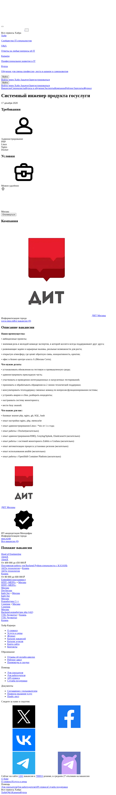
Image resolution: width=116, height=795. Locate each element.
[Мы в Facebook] (69, 727)
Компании (60, 88)
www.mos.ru (7, 321)
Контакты (12, 646)
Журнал (88, 88)
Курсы (23, 792)
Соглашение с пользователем (22, 691)
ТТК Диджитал (9, 615)
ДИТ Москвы (99, 315)
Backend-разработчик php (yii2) (17, 612)
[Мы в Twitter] (24, 727)
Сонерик (5, 604)
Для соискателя (15, 672)
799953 (39, 776)
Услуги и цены (15, 633)
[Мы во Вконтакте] (24, 750)
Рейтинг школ (14, 659)
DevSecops (6, 590)
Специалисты (18, 88)
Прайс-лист (13, 696)
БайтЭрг (5, 593)
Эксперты (49, 88)
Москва (22, 582)
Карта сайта (13, 644)
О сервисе (12, 630)
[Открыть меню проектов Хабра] (2, 26)
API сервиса (13, 678)
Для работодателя (16, 675)
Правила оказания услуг (19, 693)
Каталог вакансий (16, 638)
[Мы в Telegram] (24, 773)
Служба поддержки (17, 680)
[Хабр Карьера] (13, 30)
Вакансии (6, 88)
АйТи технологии (10, 568)
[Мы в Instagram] (69, 750)
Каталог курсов (15, 641)
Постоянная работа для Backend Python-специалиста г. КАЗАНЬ (34, 565)
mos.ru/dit (6, 538)
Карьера (16, 792)
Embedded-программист (13, 579)
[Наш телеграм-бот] (69, 773)
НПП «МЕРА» (8, 582)
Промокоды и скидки (18, 662)
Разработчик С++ (10, 601)
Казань (25, 568)
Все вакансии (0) (22, 321)
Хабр (3, 792)
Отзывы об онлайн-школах (21, 657)
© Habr (4, 779)
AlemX (4, 557)
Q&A (9, 792)
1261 (20, 776)
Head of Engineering (11, 554)
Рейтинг (69, 88)
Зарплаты (79, 88)
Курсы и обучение (35, 88)
